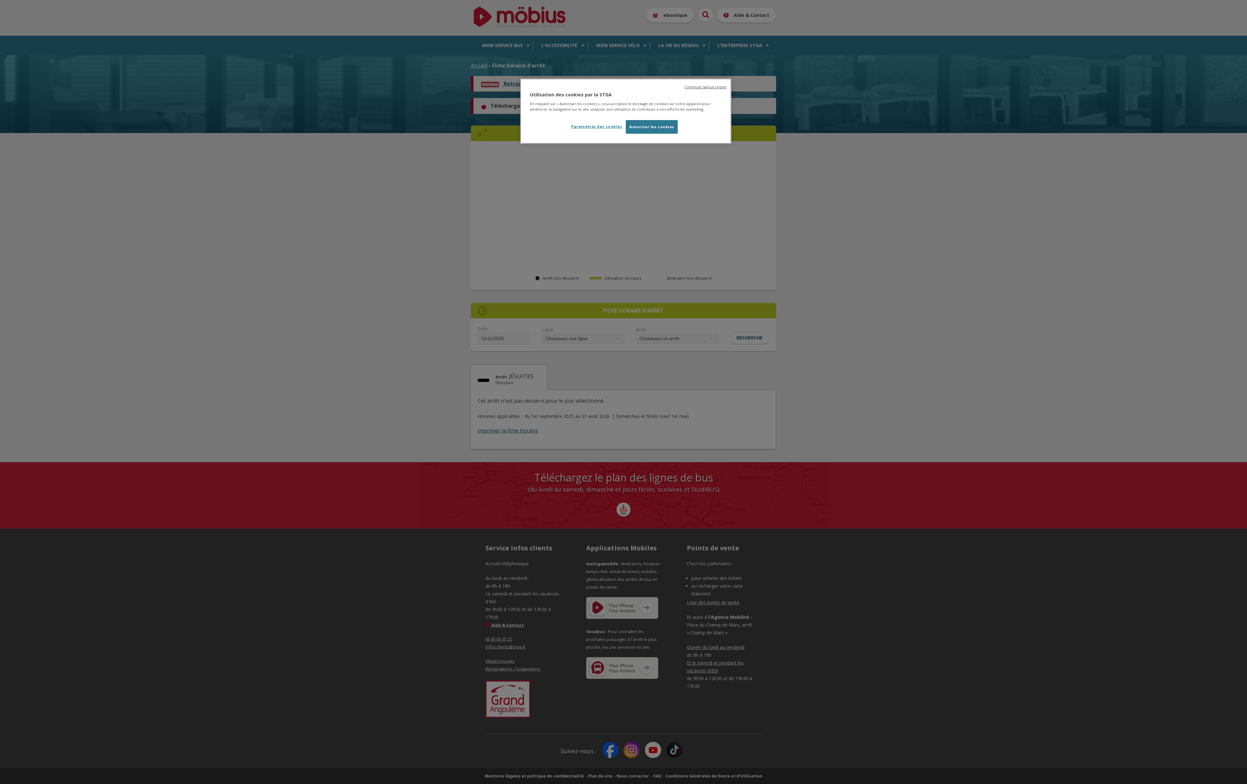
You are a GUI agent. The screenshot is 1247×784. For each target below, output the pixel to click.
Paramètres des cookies (596, 126)
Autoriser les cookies (651, 126)
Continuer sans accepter (705, 87)
